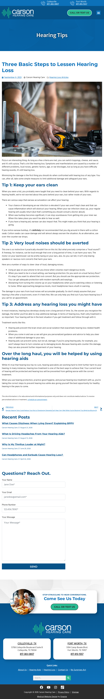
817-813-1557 (81, 4)
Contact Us (63, 670)
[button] (98, 13)
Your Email (7, 492)
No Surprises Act (78, 670)
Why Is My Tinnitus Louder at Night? (23, 444)
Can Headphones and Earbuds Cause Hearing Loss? (33, 455)
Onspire (63, 696)
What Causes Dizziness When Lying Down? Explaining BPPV (38, 423)
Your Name (7, 480)
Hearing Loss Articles (58, 77)
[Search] (68, 678)
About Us (22, 670)
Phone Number (9, 505)
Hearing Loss (49, 670)
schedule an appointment (37, 399)
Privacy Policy (63, 692)
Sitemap (75, 692)
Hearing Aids (35, 670)
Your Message (8, 517)
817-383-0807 (53, 4)
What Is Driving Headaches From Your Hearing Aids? (33, 433)
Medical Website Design (47, 696)
